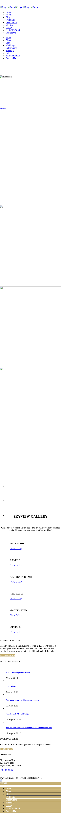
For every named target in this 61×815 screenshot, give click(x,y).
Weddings (10, 797)
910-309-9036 (6, 770)
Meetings (10, 802)
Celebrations (11, 800)
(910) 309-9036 (13, 808)
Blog (8, 794)
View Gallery (16, 548)
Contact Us (11, 811)
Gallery (9, 805)
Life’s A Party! (11, 686)
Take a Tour (3, 108)
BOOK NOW (6, 749)
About (8, 791)
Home (8, 788)
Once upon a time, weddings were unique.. (22, 700)
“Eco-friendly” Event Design (17, 714)
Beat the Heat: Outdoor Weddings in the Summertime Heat (29, 728)
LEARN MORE (7, 655)
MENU (3, 783)
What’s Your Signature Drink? (18, 672)
